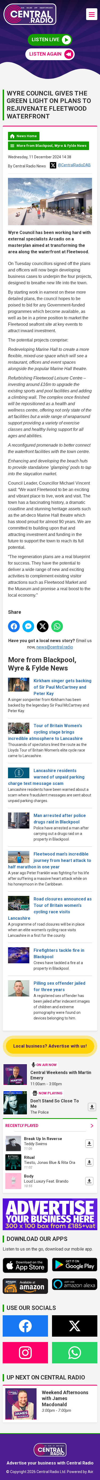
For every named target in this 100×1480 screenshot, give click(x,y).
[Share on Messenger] (28, 626)
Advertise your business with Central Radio (50, 1463)
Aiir (90, 1472)
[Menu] (91, 14)
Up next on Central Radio (46, 1377)
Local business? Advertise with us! (50, 1046)
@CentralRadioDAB (74, 165)
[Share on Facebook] (14, 626)
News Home (27, 136)
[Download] (92, 1107)
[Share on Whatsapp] (57, 626)
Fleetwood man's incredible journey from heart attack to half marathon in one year (49, 860)
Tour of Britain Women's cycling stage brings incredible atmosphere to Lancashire (45, 732)
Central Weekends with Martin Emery (60, 1075)
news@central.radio (55, 647)
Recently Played (21, 1126)
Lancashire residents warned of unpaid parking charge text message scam (46, 777)
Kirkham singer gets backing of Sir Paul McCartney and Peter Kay (62, 687)
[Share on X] (43, 626)
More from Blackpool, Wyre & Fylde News (51, 146)
